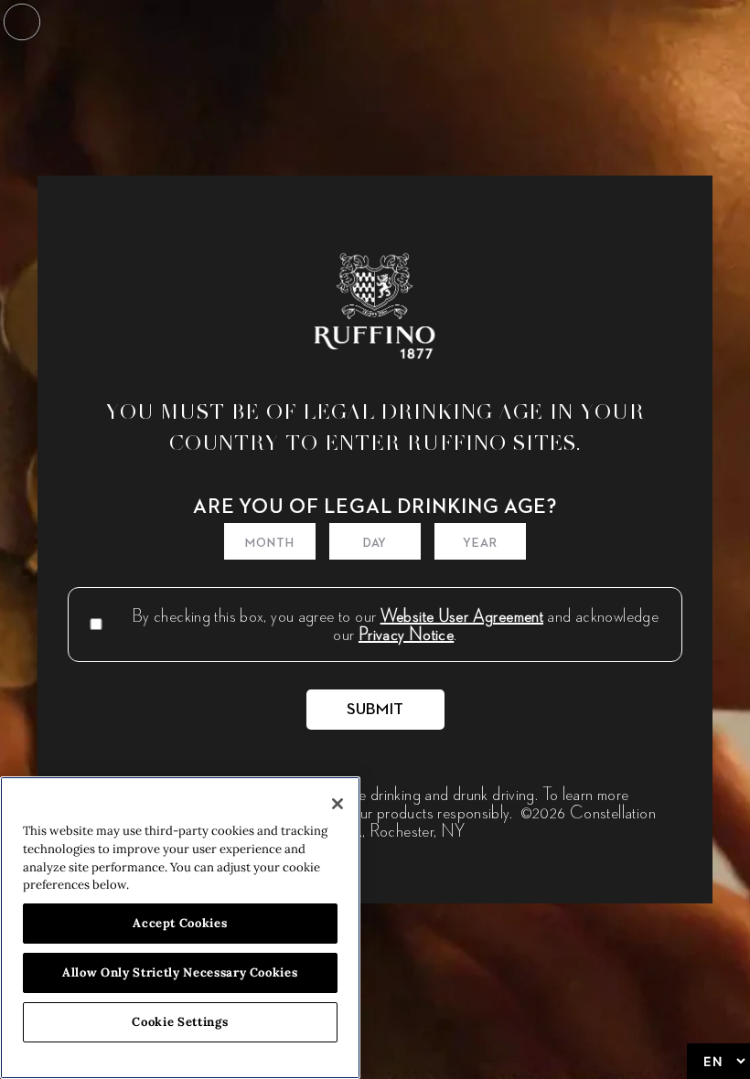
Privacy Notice (406, 634)
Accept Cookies (180, 923)
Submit (375, 709)
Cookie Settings (180, 1022)
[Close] (337, 804)
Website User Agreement (461, 615)
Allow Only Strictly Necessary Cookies (179, 972)
